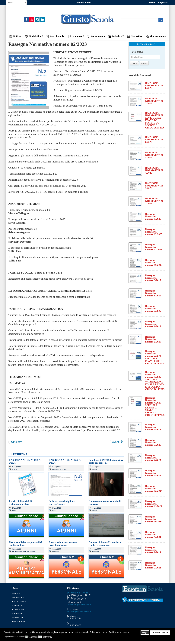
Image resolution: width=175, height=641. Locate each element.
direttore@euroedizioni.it (80, 604)
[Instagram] (37, 19)
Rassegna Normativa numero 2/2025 (153, 458)
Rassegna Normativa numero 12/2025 (153, 232)
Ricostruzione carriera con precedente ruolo (63, 543)
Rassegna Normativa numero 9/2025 (153, 278)
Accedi (151, 2)
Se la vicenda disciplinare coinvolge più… (62, 502)
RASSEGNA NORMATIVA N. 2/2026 (154, 201)
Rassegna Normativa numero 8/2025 (153, 293)
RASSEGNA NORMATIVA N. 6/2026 (154, 139)
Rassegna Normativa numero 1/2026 (153, 216)
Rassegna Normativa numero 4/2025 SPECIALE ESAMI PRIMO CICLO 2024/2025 (154, 357)
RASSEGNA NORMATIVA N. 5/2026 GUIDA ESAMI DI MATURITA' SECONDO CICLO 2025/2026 (154, 120)
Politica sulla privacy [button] (119, 632)
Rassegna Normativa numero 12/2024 (153, 488)
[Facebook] (26, 19)
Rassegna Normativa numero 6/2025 (153, 324)
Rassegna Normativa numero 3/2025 (153, 442)
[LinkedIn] (42, 19)
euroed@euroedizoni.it (79, 611)
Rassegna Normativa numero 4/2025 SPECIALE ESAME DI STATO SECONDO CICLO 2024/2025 (154, 406)
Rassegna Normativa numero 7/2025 (153, 308)
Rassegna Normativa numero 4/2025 (153, 427)
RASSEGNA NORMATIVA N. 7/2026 (154, 101)
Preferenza (47, 637)
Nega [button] (144, 632)
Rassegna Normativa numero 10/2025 (153, 262)
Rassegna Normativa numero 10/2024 (153, 519)
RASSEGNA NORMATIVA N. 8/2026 (154, 85)
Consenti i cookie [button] (160, 632)
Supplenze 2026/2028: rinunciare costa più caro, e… (106, 461)
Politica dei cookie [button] (98, 632)
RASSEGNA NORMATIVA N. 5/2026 (154, 155)
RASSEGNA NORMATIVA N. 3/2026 (154, 185)
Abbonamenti (83, 2)
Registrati (163, 2)
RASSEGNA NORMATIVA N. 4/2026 (154, 170)
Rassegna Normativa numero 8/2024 (153, 550)
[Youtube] (31, 19)
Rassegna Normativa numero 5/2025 (153, 339)
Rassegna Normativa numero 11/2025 (153, 247)
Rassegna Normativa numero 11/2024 (153, 504)
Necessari (33, 637)
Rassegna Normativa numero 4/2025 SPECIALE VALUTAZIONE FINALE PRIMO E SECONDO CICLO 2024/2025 (154, 381)
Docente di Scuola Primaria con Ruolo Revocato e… (105, 543)
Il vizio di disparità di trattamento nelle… (20, 502)
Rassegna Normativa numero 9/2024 (153, 534)
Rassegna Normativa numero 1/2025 (153, 473)
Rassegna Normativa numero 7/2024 (153, 565)
